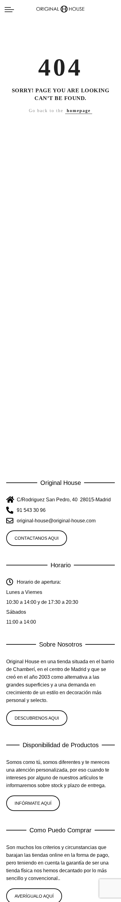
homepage (79, 110)
